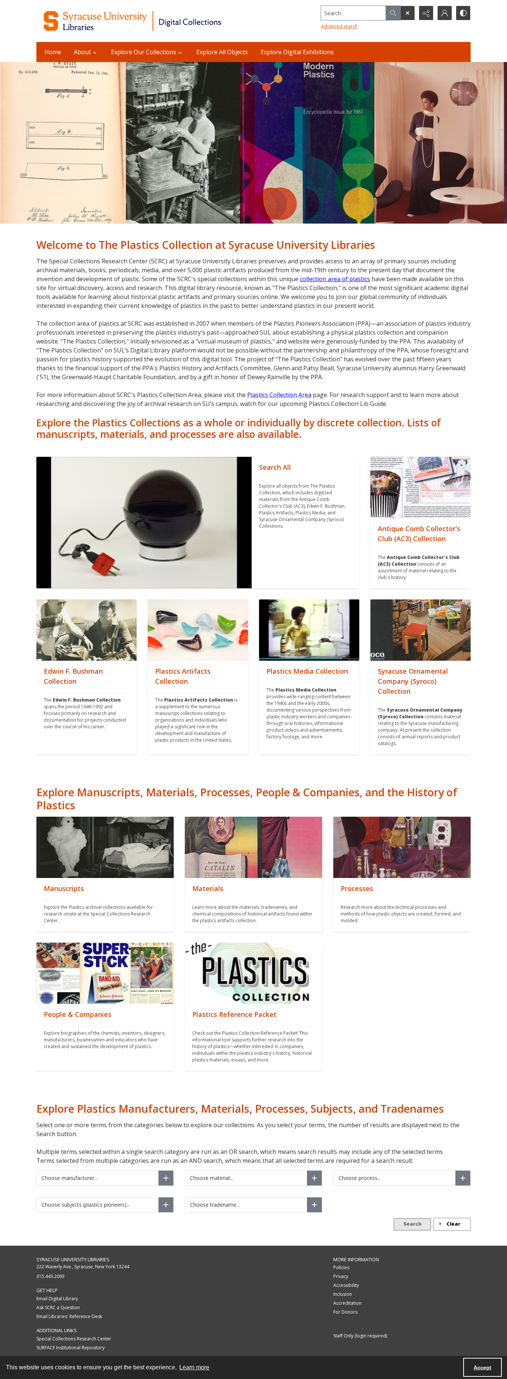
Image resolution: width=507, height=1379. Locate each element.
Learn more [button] (194, 1367)
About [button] (82, 52)
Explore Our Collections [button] (143, 52)
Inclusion (342, 1294)
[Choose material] (314, 1178)
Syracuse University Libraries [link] (72, 1259)
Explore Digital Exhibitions (297, 52)
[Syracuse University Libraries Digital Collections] (154, 21)
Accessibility (346, 1285)
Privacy (340, 1276)
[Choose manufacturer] (165, 1178)
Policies (341, 1267)
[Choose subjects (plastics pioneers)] (165, 1204)
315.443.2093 (50, 1276)
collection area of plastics (335, 279)
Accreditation (347, 1303)
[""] (144, 522)
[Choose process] (462, 1178)
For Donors (345, 1312)
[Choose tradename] (314, 1204)
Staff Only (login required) (360, 1336)
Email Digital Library (57, 1298)
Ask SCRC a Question (58, 1307)
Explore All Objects (222, 52)
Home (53, 52)
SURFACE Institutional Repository (70, 1347)
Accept (482, 1367)
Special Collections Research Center (73, 1339)
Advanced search (339, 26)
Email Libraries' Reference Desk (69, 1316)
